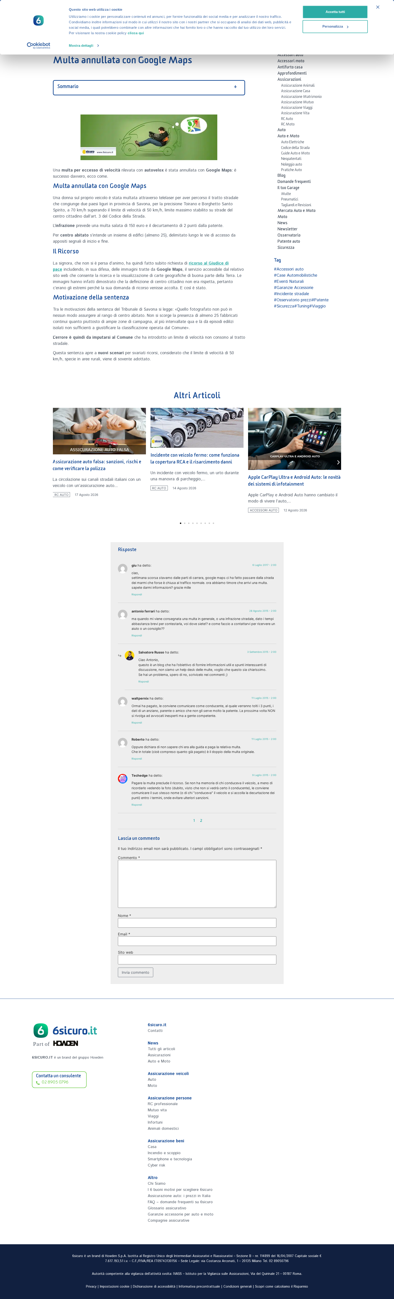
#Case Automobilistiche (295, 276)
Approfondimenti (292, 74)
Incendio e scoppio (164, 1153)
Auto (281, 131)
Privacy (91, 1286)
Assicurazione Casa (295, 92)
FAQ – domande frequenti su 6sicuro (180, 1202)
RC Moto (288, 125)
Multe (286, 194)
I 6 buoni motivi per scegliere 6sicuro (180, 1189)
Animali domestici (163, 1128)
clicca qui (136, 33)
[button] (56, 462)
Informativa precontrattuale (199, 1286)
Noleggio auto (291, 165)
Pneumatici (289, 200)
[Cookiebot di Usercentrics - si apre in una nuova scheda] (39, 45)
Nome (124, 915)
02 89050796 (279, 1261)
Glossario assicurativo (167, 1208)
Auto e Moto (288, 137)
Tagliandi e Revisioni (296, 206)
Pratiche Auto (291, 170)
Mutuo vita (157, 1110)
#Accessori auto (288, 269)
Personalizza (332, 26)
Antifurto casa (290, 68)
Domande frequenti (294, 182)
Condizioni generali (237, 1286)
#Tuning (301, 306)
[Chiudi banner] (377, 7)
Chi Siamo (157, 1183)
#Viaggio (317, 306)
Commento (129, 857)
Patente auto (288, 242)
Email (124, 934)
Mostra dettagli (81, 45)
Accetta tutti (335, 12)
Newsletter (287, 230)
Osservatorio (289, 236)
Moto (282, 218)
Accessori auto (290, 56)
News (282, 224)
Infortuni (155, 1122)
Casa (152, 1147)
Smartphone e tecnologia (170, 1159)
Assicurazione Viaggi (297, 108)
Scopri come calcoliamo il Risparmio (281, 1286)
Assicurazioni (289, 80)
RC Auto (287, 119)
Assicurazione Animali (298, 86)
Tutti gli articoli (161, 1049)
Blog (281, 176)
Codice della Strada (295, 148)
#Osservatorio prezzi (292, 300)
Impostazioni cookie (115, 1286)
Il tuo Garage (288, 189)
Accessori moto (290, 62)
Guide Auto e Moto (295, 154)
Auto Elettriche (292, 143)
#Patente (320, 300)
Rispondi (137, 594)
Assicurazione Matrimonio (301, 97)
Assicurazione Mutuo (297, 103)
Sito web (125, 952)
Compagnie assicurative (168, 1220)
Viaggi (153, 1116)
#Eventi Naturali (289, 282)
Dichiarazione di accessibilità (154, 1286)
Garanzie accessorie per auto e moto (180, 1214)
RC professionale (163, 1104)
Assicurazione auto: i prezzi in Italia (179, 1196)
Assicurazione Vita (295, 114)
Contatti (155, 1030)
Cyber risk (156, 1165)
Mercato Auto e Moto (296, 211)
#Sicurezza (284, 306)
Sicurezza (285, 248)
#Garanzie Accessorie (293, 288)
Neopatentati (291, 159)
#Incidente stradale (291, 294)
